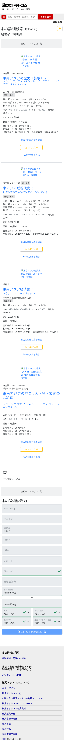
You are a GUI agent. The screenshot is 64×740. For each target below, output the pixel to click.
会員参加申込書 (9, 718)
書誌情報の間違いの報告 (14, 658)
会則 (4, 739)
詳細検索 (57, 22)
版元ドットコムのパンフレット (17, 703)
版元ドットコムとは (12, 693)
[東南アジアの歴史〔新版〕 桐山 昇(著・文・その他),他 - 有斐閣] (31, 61)
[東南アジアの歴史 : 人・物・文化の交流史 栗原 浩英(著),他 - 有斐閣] (31, 373)
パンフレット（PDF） (13, 675)
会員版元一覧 (8, 713)
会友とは (6, 723)
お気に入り (32, 147)
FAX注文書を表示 (31, 154)
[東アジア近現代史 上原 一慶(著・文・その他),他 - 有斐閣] (31, 172)
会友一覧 (6, 729)
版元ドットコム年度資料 (14, 708)
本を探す (46, 17)
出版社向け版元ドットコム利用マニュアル (22, 698)
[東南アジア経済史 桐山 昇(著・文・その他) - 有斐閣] (31, 273)
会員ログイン (8, 688)
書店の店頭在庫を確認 (31, 139)
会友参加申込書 (9, 734)
